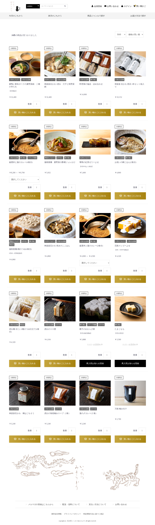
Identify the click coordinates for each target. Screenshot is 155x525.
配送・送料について (71, 504)
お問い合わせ (121, 504)
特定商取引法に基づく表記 (93, 514)
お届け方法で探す (138, 16)
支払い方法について (97, 504)
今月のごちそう (16, 16)
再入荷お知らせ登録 (95, 363)
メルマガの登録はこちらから (40, 504)
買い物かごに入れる (27, 112)
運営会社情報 (56, 514)
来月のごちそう (55, 16)
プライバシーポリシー (72, 514)
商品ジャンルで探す (96, 16)
